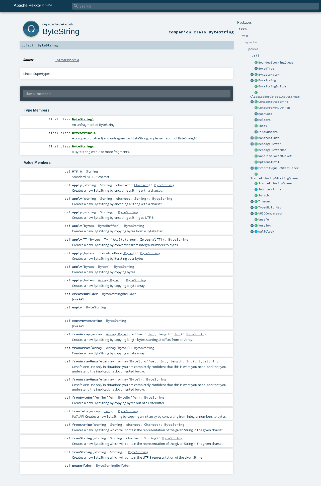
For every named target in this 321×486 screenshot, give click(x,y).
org (44, 24)
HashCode (265, 114)
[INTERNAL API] (256, 162)
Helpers (264, 120)
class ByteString (214, 31)
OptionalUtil (268, 162)
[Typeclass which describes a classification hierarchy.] (256, 190)
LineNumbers (268, 132)
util (71, 24)
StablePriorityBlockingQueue (274, 178)
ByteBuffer (108, 226)
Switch (263, 195)
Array (103, 280)
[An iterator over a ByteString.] (256, 75)
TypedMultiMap (269, 207)
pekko (63, 24)
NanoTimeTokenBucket (275, 156)
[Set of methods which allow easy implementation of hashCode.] (256, 114)
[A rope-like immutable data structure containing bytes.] (256, 81)
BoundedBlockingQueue (275, 62)
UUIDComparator (270, 213)
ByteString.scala (67, 60)
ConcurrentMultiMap (274, 108)
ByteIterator (268, 74)
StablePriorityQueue (275, 183)
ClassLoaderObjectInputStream (274, 96)
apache (53, 24)
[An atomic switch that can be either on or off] (256, 196)
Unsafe (263, 219)
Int (151, 334)
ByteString (267, 80)
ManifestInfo (268, 138)
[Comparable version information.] (256, 226)
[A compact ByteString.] (256, 102)
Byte (128, 253)
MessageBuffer (269, 144)
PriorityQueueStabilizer (278, 168)
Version (264, 225)
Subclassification (273, 189)
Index (262, 126)
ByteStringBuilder (273, 86)
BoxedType (266, 68)
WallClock (266, 231)
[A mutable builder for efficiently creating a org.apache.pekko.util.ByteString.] (256, 87)
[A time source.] (256, 232)
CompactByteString (273, 101)
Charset (141, 185)
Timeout (264, 201)
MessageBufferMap (272, 150)
